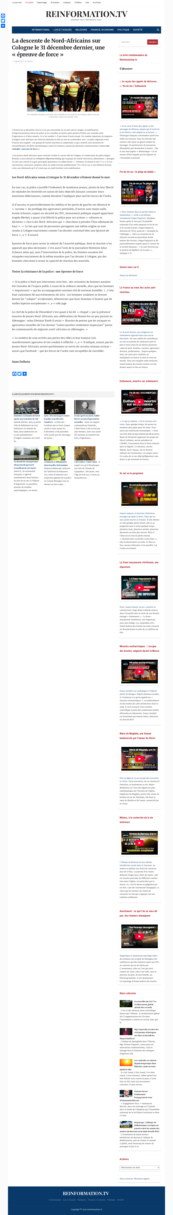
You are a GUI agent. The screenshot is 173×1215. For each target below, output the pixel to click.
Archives (97, 2)
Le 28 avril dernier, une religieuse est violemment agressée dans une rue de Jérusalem (136, 335)
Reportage (42, 2)
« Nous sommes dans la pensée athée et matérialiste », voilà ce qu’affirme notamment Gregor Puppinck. (138, 215)
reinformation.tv (86, 13)
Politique (123, 30)
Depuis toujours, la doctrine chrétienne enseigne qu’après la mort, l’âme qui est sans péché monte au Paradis (138, 516)
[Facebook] (3, 15)
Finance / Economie (102, 30)
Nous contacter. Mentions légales (134, 1179)
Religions (81, 30)
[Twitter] (3, 20)
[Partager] (3, 25)
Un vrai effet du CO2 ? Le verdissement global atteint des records (145, 1004)
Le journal (16, 2)
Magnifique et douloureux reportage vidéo (138, 956)
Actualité (29, 2)
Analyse (67, 2)
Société (137, 30)
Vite (87, 2)
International (41, 30)
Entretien (55, 2)
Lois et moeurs (63, 30)
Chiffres (78, 2)
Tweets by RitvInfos (128, 275)
